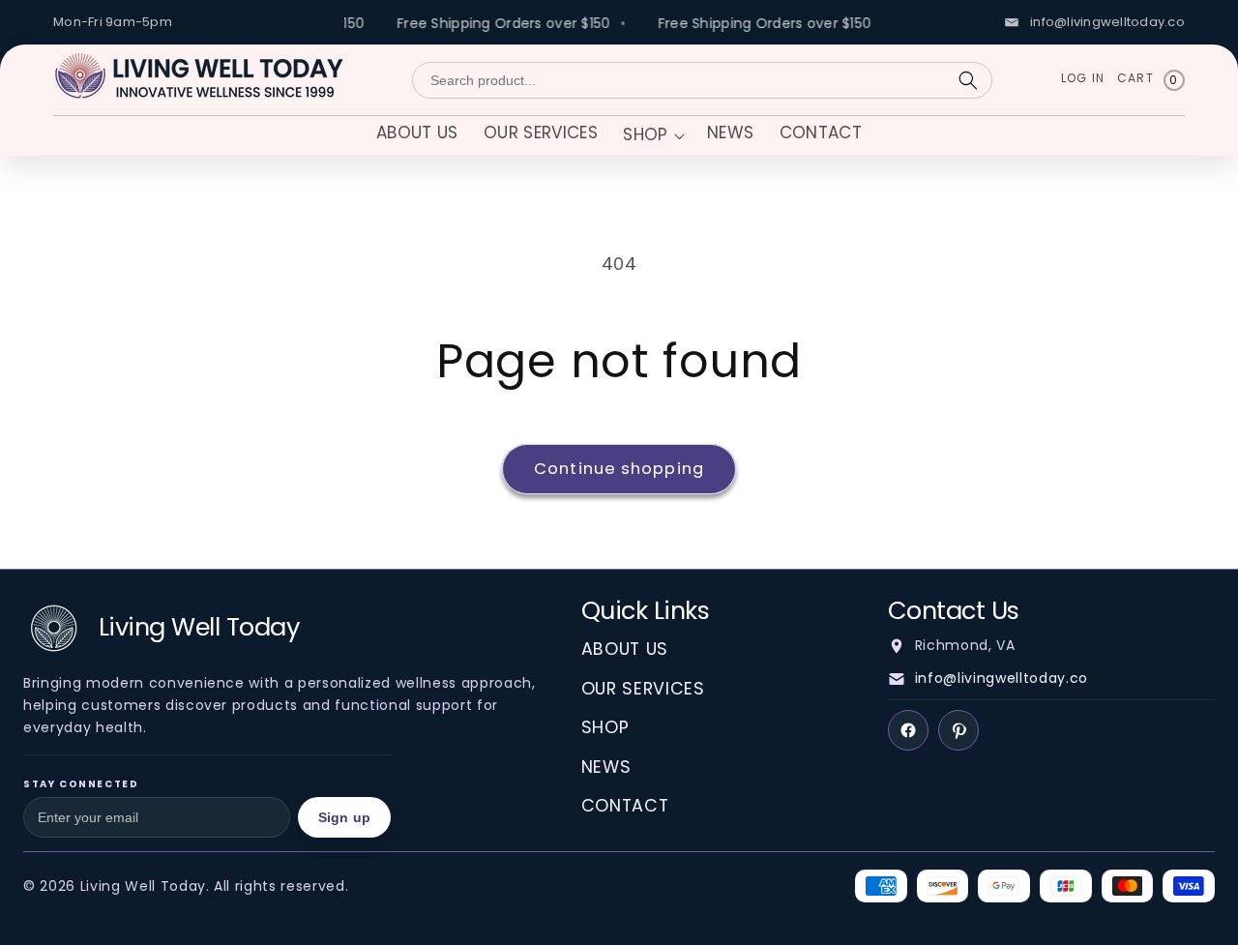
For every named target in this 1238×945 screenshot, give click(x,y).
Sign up (344, 817)
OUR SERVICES (643, 688)
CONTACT (625, 805)
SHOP (605, 727)
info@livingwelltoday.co (1001, 678)
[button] (651, 137)
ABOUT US (624, 649)
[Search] (968, 80)
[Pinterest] (958, 730)
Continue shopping (619, 469)
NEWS (606, 767)
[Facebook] (908, 730)
